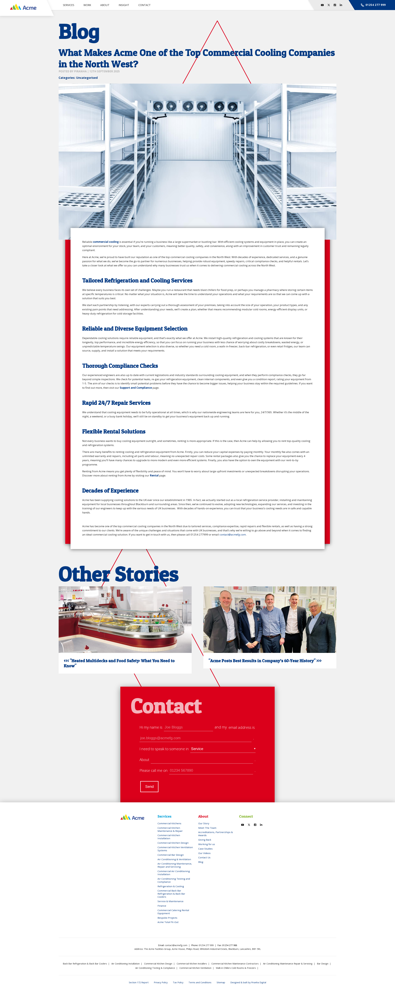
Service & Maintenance (170, 901)
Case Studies (205, 848)
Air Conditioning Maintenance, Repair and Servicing (175, 865)
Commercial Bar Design (171, 854)
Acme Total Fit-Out (168, 922)
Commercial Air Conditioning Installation (174, 873)
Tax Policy (178, 982)
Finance (162, 905)
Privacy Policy (161, 982)
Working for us (206, 844)
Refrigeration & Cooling (171, 886)
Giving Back (204, 839)
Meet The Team (207, 827)
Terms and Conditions (200, 982)
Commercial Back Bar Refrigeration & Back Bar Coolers (171, 893)
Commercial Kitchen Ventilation (195, 967)
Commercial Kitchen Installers (192, 963)
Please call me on (153, 770)
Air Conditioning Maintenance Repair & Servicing (287, 963)
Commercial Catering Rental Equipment (173, 912)
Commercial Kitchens (169, 823)
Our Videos (204, 853)
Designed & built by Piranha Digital (248, 982)
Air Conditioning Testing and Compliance (174, 880)
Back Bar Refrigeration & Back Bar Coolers (85, 963)
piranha (80, 71)
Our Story (203, 823)
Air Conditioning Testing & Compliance (155, 967)
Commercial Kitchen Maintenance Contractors (235, 963)
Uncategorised (87, 78)
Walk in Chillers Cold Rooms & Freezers (236, 967)
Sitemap (221, 982)
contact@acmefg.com (233, 534)
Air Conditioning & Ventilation (174, 859)
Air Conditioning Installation (125, 963)
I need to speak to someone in (164, 748)
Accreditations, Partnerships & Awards (215, 834)
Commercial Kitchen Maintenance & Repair (170, 829)
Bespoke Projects (167, 917)
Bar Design (322, 963)
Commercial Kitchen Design (173, 842)
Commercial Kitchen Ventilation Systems (175, 849)
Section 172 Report (139, 982)
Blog (200, 861)
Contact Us (204, 857)
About (144, 759)
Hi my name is (150, 727)
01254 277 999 (206, 945)
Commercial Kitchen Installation (169, 837)
